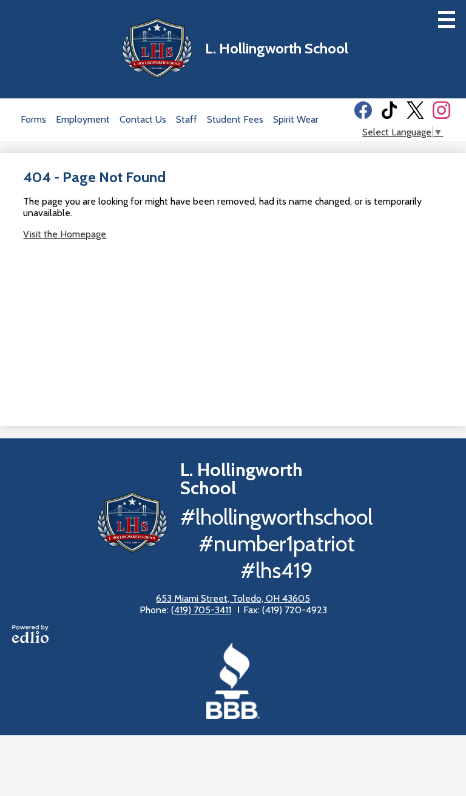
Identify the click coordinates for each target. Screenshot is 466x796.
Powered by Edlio (30, 634)
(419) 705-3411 (201, 610)
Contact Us (143, 119)
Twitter (415, 110)
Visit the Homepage (64, 234)
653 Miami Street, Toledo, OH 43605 (233, 598)
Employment (83, 119)
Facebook (363, 110)
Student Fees (235, 119)
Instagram (441, 110)
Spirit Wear (296, 119)
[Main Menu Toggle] (446, 19)
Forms (33, 119)
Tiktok (389, 110)
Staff (186, 119)
